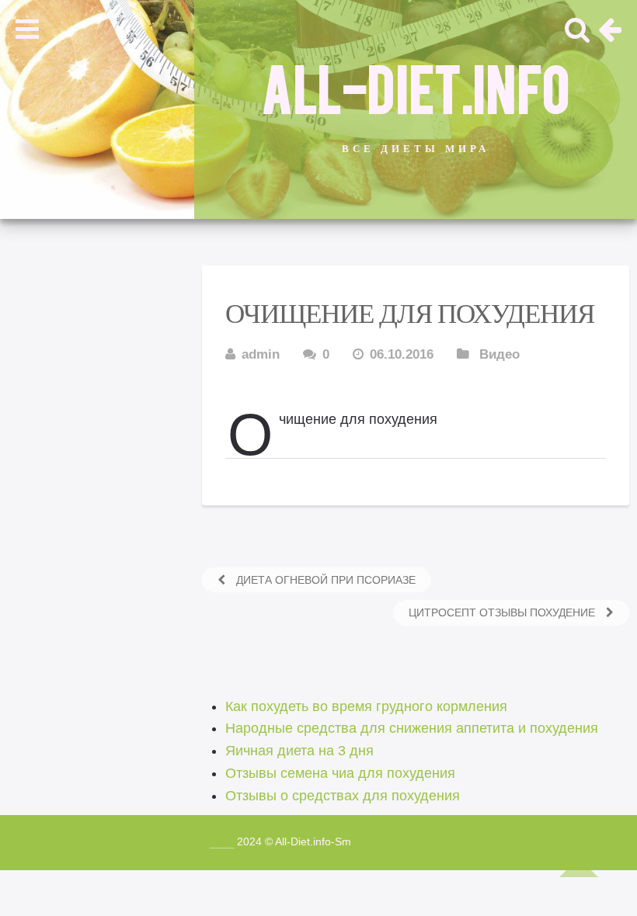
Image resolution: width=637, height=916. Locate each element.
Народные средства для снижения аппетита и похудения (411, 728)
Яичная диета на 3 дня (299, 750)
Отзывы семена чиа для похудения (340, 773)
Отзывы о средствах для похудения (342, 795)
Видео (499, 354)
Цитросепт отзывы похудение (503, 612)
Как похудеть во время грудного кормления (366, 706)
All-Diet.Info (415, 86)
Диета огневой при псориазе (324, 580)
